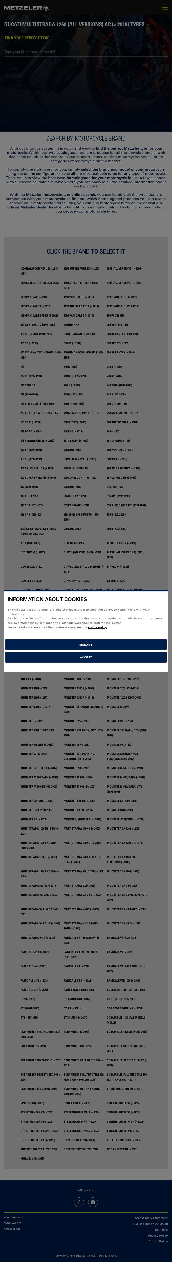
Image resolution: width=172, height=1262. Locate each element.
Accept (86, 657)
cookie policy (97, 627)
